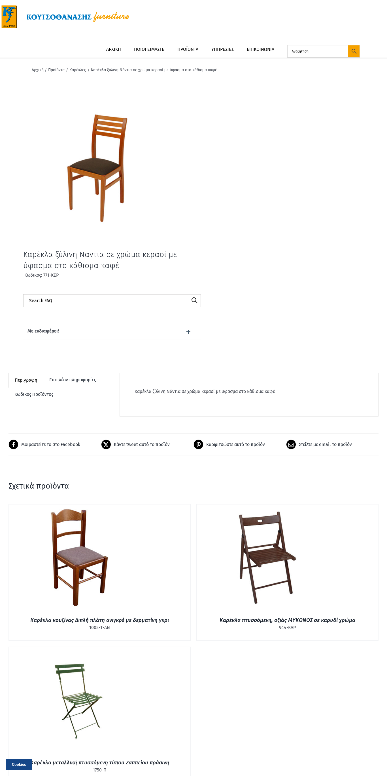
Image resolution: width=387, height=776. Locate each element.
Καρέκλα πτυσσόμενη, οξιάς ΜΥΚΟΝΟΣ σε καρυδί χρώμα (287, 620)
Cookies (19, 764)
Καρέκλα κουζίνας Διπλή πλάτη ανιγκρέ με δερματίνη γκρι (99, 620)
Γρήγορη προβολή (80, 558)
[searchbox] (112, 300)
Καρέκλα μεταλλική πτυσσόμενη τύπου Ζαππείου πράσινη (99, 762)
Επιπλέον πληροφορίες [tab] (72, 379)
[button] (112, 331)
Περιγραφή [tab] (26, 380)
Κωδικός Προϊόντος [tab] (33, 394)
